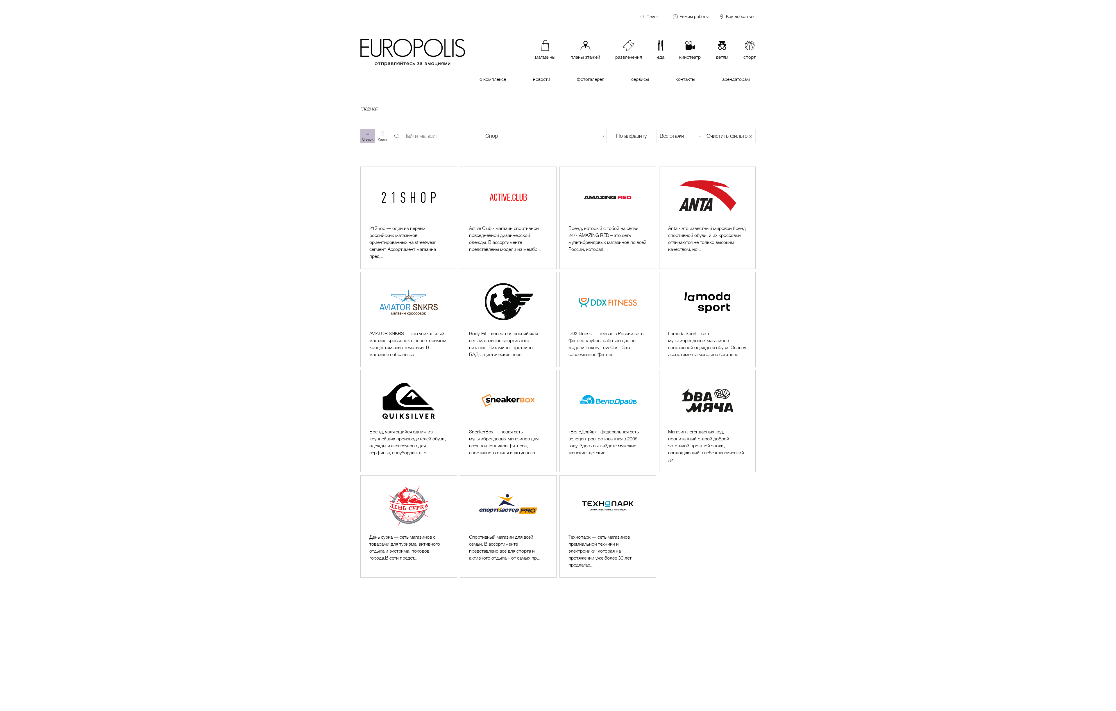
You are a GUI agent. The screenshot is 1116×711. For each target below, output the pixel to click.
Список (367, 139)
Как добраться (740, 16)
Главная (369, 109)
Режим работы (694, 16)
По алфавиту (631, 136)
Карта (382, 139)
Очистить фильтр (727, 136)
